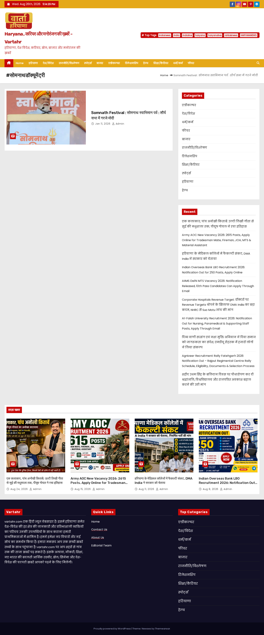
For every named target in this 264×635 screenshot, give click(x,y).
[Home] (8, 63)
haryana (200, 35)
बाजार (100, 63)
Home (20, 63)
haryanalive (214, 35)
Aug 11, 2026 (147, 489)
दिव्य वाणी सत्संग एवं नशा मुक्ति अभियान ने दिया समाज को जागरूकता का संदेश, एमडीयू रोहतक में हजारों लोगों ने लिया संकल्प (219, 342)
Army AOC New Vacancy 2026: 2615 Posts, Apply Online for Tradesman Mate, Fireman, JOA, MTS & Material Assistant (216, 240)
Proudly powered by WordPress (112, 628)
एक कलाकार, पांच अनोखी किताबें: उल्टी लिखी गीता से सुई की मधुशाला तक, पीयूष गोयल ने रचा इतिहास (34, 481)
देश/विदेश (48, 63)
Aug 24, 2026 (19, 489)
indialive (187, 35)
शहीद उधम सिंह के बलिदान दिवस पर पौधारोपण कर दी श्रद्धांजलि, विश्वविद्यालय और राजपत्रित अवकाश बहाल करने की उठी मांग (218, 379)
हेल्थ (145, 63)
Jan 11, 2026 (103, 123)
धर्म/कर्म (178, 63)
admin (119, 123)
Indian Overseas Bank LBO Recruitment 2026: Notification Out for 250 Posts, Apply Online (227, 483)
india (176, 35)
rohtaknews (231, 35)
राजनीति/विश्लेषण (69, 63)
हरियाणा (33, 63)
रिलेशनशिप (131, 63)
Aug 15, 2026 (83, 489)
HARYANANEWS (249, 35)
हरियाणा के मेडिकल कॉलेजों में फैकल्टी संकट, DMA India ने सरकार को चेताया (163, 481)
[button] (258, 63)
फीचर (191, 63)
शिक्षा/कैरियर (160, 63)
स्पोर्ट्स (88, 63)
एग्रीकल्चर (114, 63)
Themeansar (162, 628)
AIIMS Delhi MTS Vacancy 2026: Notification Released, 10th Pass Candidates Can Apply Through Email (218, 286)
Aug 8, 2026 (211, 489)
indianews (164, 35)
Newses (146, 628)
